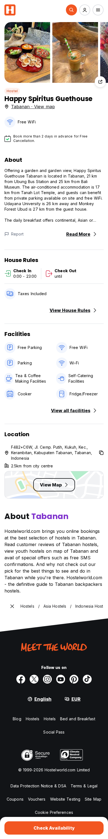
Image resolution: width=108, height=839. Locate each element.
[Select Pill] (71, 9)
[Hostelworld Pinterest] (74, 679)
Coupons (15, 799)
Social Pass (54, 732)
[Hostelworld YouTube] (60, 679)
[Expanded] (12, 606)
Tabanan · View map (33, 106)
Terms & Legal (84, 786)
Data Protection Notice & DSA (38, 786)
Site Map (93, 799)
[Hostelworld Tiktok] (87, 679)
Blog (17, 718)
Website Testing (65, 799)
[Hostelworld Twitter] (34, 679)
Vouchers (37, 799)
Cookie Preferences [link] (54, 812)
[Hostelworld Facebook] (20, 679)
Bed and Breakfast (77, 718)
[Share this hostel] (100, 81)
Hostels (33, 718)
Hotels (50, 718)
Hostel (12, 91)
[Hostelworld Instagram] (47, 679)
